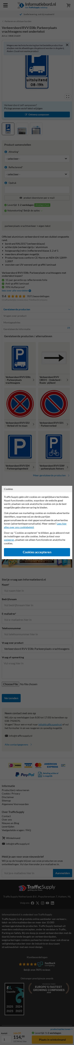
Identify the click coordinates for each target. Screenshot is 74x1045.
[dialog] (37, 522)
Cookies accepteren (37, 552)
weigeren (9, 539)
